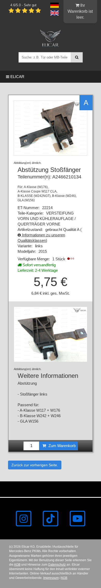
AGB (17, 564)
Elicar (16, 77)
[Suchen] (77, 57)
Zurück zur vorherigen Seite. (34, 465)
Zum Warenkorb (61, 446)
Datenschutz (57, 564)
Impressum (51, 578)
